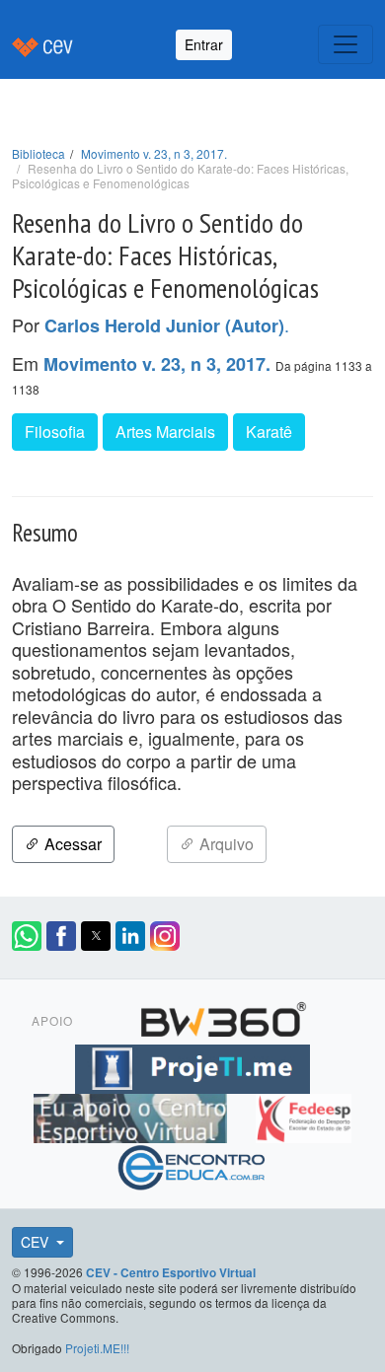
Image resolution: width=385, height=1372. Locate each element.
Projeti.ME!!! (97, 1347)
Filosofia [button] (55, 431)
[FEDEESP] (303, 1115)
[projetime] (192, 1066)
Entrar (204, 44)
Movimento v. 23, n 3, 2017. (154, 153)
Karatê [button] (269, 431)
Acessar (71, 843)
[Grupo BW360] (223, 1017)
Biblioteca (38, 153)
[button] (26, 936)
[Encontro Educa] (192, 1165)
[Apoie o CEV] (133, 1115)
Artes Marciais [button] (165, 431)
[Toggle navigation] (345, 44)
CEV (36, 1242)
